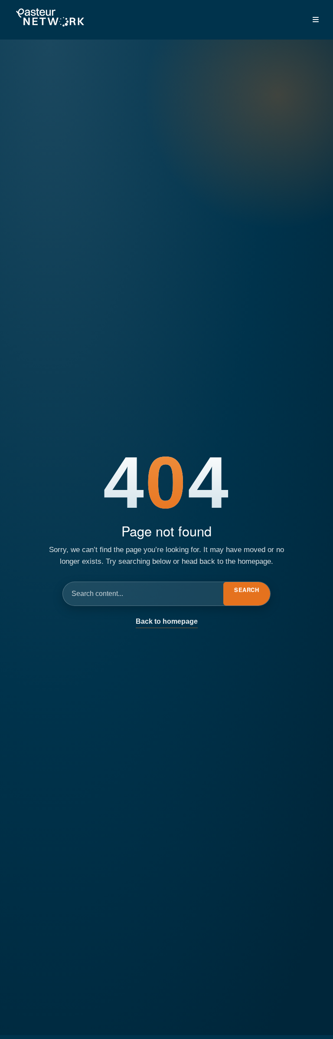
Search (246, 590)
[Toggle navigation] (315, 19)
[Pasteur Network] (50, 18)
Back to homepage (167, 621)
